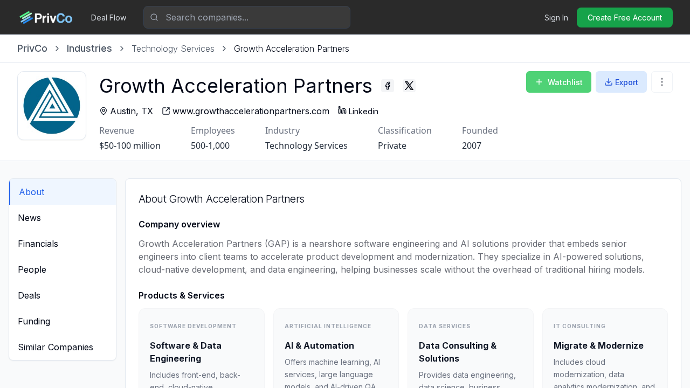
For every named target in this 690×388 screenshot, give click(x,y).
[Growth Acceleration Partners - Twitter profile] (409, 85)
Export (626, 82)
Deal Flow (108, 17)
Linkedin (363, 111)
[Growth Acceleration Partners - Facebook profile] (387, 85)
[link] (291, 48)
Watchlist (565, 82)
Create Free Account (625, 17)
